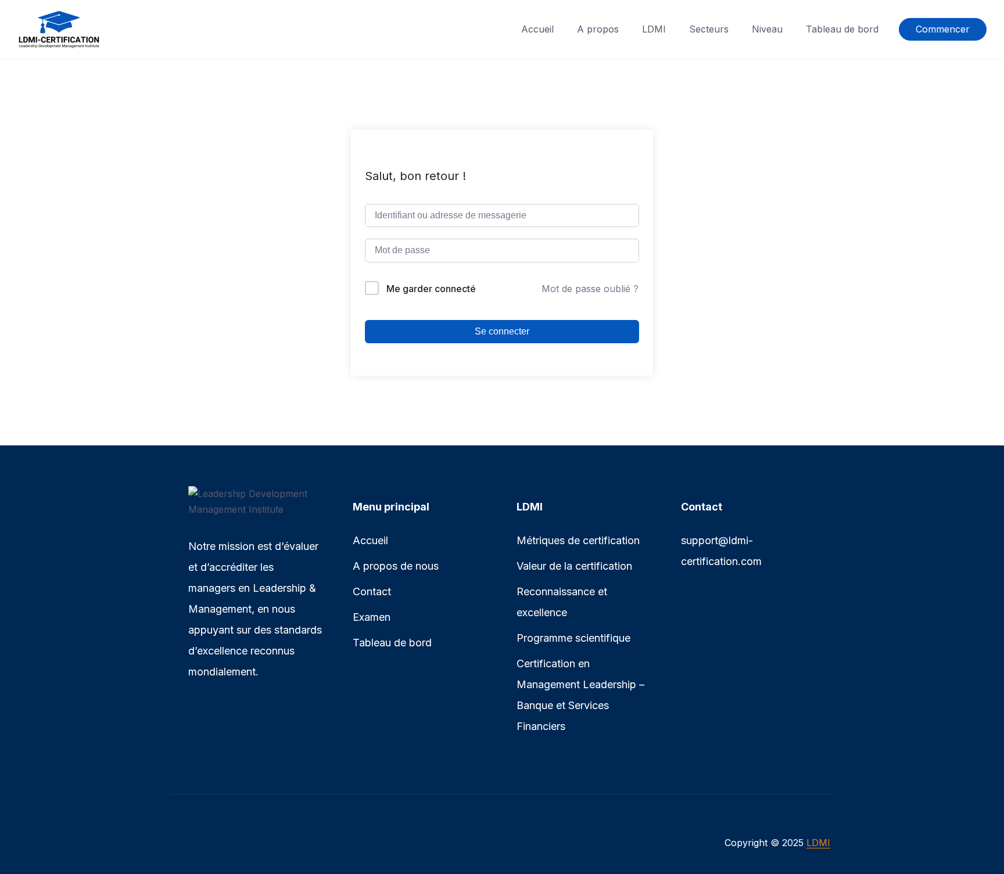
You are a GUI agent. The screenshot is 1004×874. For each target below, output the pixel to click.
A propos (598, 29)
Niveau (767, 29)
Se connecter (502, 331)
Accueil (537, 29)
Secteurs (709, 29)
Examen (371, 617)
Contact (372, 591)
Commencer (943, 29)
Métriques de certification (578, 540)
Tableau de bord (842, 29)
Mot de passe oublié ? (590, 288)
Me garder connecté (431, 288)
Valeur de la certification (574, 566)
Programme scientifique (573, 638)
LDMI (654, 29)
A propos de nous (396, 566)
